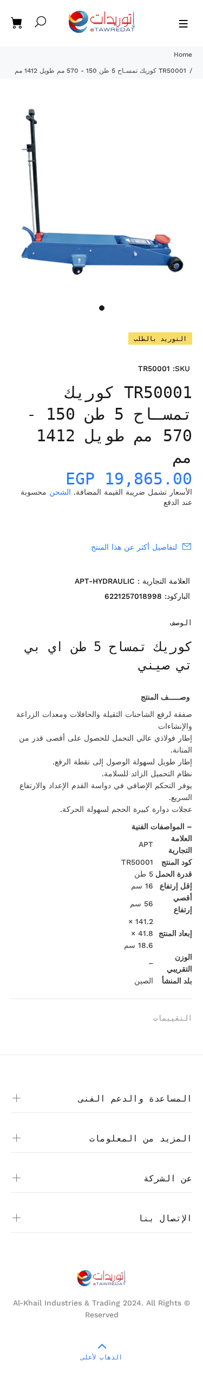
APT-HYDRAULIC (105, 581)
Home (183, 54)
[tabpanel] (101, 198)
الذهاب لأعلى (101, 1357)
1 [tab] (101, 308)
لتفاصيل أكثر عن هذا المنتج (134, 547)
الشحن (60, 492)
